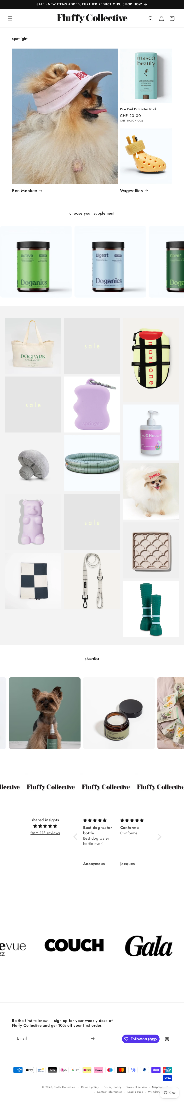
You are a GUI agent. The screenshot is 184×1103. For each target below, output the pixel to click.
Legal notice (135, 1092)
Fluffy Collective (64, 1087)
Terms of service (136, 1087)
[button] (10, 18)
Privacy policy (112, 1087)
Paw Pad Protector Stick (138, 109)
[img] (45, 826)
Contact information (109, 1092)
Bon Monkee (24, 191)
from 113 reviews (45, 833)
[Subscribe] (92, 1038)
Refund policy (90, 1087)
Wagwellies (131, 191)
